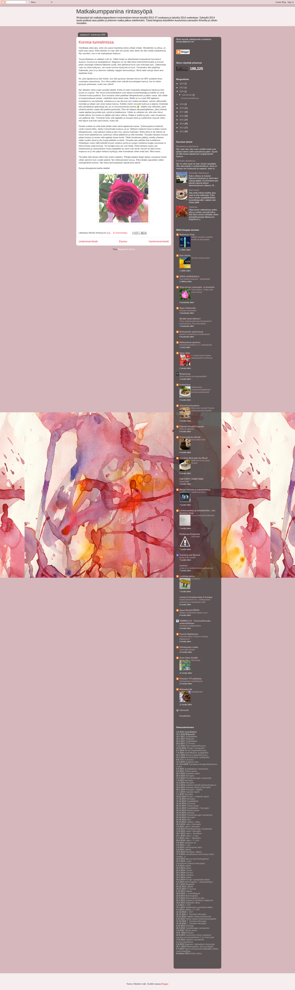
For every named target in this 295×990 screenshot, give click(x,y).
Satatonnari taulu (198, 492)
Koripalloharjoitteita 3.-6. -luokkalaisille (195, 345)
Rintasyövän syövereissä (191, 332)
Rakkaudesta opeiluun (190, 342)
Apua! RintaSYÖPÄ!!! (189, 610)
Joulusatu (193, 207)
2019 (181, 104)
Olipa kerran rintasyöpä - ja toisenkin (197, 287)
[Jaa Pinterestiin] (145, 233)
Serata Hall (184, 481)
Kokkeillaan (185, 385)
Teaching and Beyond (189, 555)
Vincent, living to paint (200, 258)
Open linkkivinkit (187, 308)
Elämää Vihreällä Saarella (191, 426)
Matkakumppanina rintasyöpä (114, 11)
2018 (181, 108)
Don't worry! (194, 190)
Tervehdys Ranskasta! (199, 173)
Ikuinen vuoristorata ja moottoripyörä (194, 334)
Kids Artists (185, 255)
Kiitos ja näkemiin (186, 429)
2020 (181, 91)
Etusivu (123, 241)
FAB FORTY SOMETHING (191, 479)
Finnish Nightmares (188, 634)
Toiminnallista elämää (189, 437)
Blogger (164, 984)
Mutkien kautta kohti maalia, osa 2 (193, 613)
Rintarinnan (185, 374)
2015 (181, 120)
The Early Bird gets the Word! (193, 458)
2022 (181, 87)
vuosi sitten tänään (187, 650)
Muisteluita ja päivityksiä (187, 146)
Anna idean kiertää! (188, 658)
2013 (181, 127)
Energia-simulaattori (187, 311)
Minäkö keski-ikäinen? (190, 319)
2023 (181, 83)
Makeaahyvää (185, 689)
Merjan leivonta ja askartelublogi (194, 489)
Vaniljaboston (197, 692)
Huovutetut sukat (198, 440)
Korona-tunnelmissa (96, 42)
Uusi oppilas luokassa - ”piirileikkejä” (194, 279)
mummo (183, 565)
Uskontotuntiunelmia (189, 405)
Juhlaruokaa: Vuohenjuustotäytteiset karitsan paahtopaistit (200, 389)
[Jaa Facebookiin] (142, 233)
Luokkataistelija (186, 576)
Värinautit (184, 710)
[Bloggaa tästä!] (136, 233)
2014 (181, 123)
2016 (181, 116)
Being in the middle (187, 557)
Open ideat (184, 353)
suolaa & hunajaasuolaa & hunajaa (195, 597)
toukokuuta (187, 95)
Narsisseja (195, 660)
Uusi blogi (195, 537)
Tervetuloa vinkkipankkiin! (190, 626)
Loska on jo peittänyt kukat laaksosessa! (196, 568)
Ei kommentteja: (120, 233)
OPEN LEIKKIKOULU (189, 276)
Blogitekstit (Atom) (126, 249)
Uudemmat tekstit (88, 241)
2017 (181, 112)
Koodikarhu (185, 716)
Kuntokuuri (195, 579)
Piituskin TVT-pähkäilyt (190, 679)
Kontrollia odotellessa (185, 161)
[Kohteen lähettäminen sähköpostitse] (133, 233)
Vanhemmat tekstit (159, 241)
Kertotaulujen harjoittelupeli (191, 681)
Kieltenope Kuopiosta (189, 534)
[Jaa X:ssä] (139, 233)
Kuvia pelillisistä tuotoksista (202, 515)
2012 (181, 131)
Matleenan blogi (187, 234)
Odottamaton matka (188, 647)
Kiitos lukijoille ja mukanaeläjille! (193, 376)
